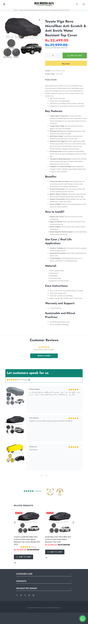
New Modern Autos (58, 70)
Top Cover (59, 74)
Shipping (48, 47)
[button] (41, 476)
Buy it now (66, 64)
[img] (12, 380)
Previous (15, 522)
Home (16, 10)
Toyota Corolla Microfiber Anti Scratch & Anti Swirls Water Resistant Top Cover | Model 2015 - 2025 (27, 540)
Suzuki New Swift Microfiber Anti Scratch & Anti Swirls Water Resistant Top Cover (58, 539)
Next (73, 522)
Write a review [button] (44, 355)
